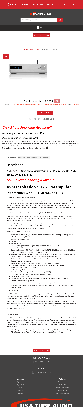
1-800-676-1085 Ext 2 (43, 362)
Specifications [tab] (32, 157)
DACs (38, 49)
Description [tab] (12, 157)
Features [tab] (21, 157)
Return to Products (41, 35)
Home (26, 49)
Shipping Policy (62, 390)
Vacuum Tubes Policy (62, 387)
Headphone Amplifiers (36, 104)
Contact (20, 393)
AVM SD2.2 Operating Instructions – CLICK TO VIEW (37, 171)
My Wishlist (20, 385)
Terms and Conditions (62, 393)
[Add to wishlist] (57, 101)
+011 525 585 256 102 (43, 372)
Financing (21, 390)
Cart (20, 387)
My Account (21, 382)
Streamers (64, 104)
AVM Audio (75, 104)
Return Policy (62, 385)
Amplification (20, 104)
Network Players (49, 104)
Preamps (57, 104)
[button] (41, 4)
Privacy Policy (62, 382)
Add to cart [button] (45, 113)
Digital (32, 49)
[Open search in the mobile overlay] (41, 20)
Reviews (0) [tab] (44, 157)
